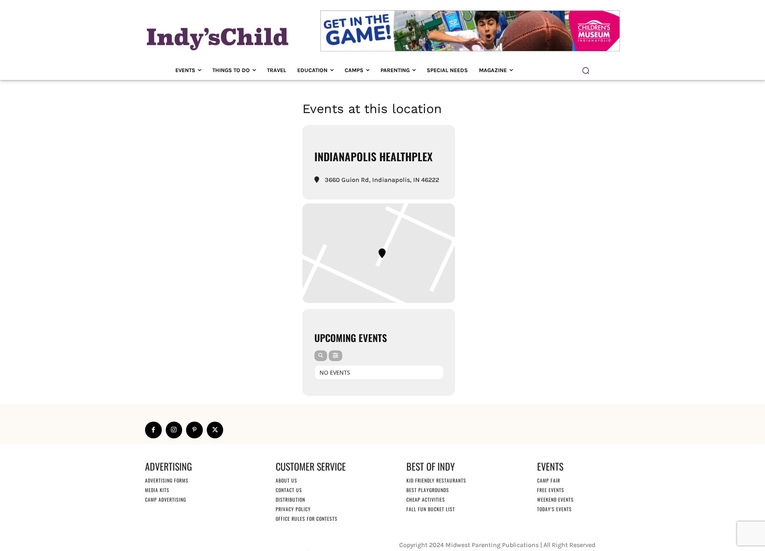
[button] (585, 70)
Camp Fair (548, 480)
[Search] (320, 355)
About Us (286, 480)
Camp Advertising (165, 499)
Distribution (290, 499)
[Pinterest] (194, 430)
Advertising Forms (166, 480)
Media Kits (157, 490)
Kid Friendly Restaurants (436, 480)
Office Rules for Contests (306, 518)
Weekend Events (555, 499)
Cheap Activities (425, 499)
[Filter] (335, 355)
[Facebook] (153, 430)
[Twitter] (215, 430)
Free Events (550, 490)
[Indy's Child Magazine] (216, 37)
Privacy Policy (293, 509)
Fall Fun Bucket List (430, 509)
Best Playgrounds (427, 490)
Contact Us (289, 490)
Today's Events (554, 509)
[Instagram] (174, 430)
